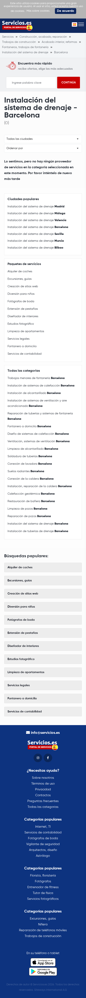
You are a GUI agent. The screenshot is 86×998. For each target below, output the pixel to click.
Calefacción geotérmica (31, 493)
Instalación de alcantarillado (34, 393)
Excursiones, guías (20, 278)
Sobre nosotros (43, 777)
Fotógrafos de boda (21, 301)
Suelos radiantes (26, 471)
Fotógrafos (43, 881)
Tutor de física (43, 893)
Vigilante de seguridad (43, 844)
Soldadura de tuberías (30, 456)
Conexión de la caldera (31, 478)
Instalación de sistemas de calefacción (41, 385)
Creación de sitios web (23, 286)
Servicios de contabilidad (25, 353)
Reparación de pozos (29, 516)
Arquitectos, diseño (43, 850)
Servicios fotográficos (43, 898)
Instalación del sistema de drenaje (36, 206)
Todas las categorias (43, 807)
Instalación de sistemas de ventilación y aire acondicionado (37, 403)
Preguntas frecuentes (43, 801)
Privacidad (43, 789)
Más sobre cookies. (38, 11)
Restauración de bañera (31, 501)
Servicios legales (18, 338)
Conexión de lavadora (30, 463)
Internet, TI (43, 826)
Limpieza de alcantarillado (33, 448)
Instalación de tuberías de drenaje (38, 531)
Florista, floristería (43, 875)
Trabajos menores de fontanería (36, 378)
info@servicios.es (45, 733)
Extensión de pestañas (23, 308)
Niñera (43, 924)
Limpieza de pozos (27, 508)
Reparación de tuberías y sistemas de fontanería (40, 416)
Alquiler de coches (20, 271)
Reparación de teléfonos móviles (43, 930)
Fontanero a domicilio (22, 346)
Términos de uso (43, 783)
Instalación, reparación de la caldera (40, 486)
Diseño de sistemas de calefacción (38, 433)
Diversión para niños (21, 293)
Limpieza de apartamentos (26, 331)
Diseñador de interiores (23, 316)
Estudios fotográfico (21, 323)
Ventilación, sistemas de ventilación (39, 441)
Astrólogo (43, 855)
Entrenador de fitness (43, 887)
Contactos (43, 795)
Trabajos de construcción (43, 936)
